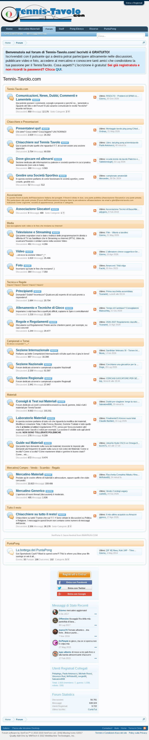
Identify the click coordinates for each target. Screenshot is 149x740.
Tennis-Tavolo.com (17, 89)
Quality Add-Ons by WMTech (42, 736)
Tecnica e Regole (16, 282)
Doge (101, 367)
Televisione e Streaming (33, 232)
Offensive (64, 619)
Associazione (14, 195)
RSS (95, 97)
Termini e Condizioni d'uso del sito (111, 733)
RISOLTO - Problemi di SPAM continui (124, 96)
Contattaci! (107, 728)
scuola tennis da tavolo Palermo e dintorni (125, 159)
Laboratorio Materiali (31, 418)
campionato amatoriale (116, 176)
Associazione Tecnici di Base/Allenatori (124, 209)
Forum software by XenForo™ (29, 733)
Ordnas (102, 131)
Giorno (102, 98)
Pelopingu (56, 673)
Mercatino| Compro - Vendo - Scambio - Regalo (33, 467)
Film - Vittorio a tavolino (117, 232)
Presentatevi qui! (28, 128)
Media (10, 223)
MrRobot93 (104, 477)
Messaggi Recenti (37, 34)
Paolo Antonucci (106, 145)
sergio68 (82, 676)
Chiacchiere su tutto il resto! (36, 514)
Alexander (104, 178)
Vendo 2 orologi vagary (117, 491)
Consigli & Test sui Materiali (36, 401)
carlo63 (102, 494)
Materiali (11, 394)
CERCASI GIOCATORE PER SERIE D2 (125, 378)
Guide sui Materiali (29, 442)
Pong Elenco (77, 29)
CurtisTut (92, 709)
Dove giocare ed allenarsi (34, 158)
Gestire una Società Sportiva (37, 175)
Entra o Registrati (134, 3)
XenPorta (55, 535)
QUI (59, 69)
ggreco (102, 517)
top (100, 381)
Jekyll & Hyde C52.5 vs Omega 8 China (125, 443)
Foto (19, 265)
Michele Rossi (85, 673)
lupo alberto (65, 652)
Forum (49, 29)
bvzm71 (103, 446)
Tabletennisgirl (106, 162)
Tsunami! (103, 294)
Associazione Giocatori (33, 209)
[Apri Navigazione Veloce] (143, 42)
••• (95, 614)
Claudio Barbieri (106, 421)
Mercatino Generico (30, 490)
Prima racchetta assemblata (119, 291)
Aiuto (116, 728)
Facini (102, 268)
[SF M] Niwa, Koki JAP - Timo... (121, 550)
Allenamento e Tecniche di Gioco (40, 307)
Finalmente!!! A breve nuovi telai (121, 418)
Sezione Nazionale (29, 364)
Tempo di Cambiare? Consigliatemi (122, 308)
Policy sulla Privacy (138, 733)
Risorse (93, 29)
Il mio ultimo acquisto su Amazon (121, 514)
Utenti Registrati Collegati (69, 668)
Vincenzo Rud (58, 676)
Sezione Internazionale (32, 350)
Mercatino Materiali (29, 474)
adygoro (103, 212)
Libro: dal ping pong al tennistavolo (122, 142)
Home (9, 29)
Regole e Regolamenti (32, 321)
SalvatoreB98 (105, 404)
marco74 (63, 630)
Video (20, 251)
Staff (61, 29)
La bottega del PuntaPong (34, 550)
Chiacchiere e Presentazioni (22, 121)
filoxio (101, 353)
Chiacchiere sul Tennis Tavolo (38, 142)
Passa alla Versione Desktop (25, 728)
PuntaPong (13, 543)
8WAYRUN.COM (90, 535)
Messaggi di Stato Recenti (70, 605)
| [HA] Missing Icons (69, 733)
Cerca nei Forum (13, 34)
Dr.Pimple (63, 641)
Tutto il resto (14, 507)
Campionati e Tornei (18, 341)
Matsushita (104, 311)
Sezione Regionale (29, 378)
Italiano (6, 728)
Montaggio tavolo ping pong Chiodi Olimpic (126, 128)
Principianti (24, 291)
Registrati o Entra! (75, 574)
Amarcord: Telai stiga (116, 265)
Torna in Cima (134, 728)
